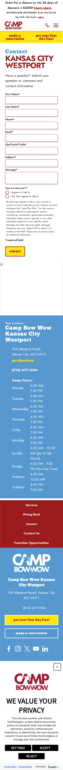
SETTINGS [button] (18, 748)
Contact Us (32, 533)
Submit (15, 251)
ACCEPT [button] (45, 748)
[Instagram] (18, 649)
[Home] (13, 25)
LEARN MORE (43, 8)
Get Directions (23, 360)
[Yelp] (54, 649)
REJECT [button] (31, 756)
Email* (9, 132)
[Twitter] (27, 649)
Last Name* (12, 106)
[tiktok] (40, 658)
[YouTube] (36, 649)
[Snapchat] (22, 658)
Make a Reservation (15, 37)
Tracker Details (25, 766)
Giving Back (31, 514)
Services (31, 505)
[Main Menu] (56, 25)
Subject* (10, 157)
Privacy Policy (10, 766)
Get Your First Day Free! (46, 37)
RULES (41, 17)
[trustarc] (52, 766)
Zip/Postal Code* (16, 144)
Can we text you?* (16, 188)
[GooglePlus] (31, 658)
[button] (57, 666)
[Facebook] (9, 649)
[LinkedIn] (45, 649)
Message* (11, 169)
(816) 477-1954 (25, 369)
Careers (31, 524)
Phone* (9, 119)
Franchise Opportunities (31, 543)
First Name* (12, 94)
